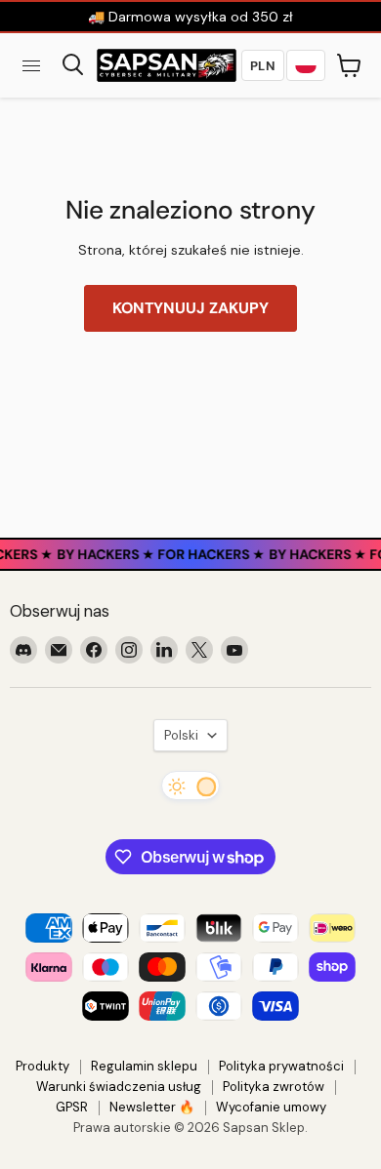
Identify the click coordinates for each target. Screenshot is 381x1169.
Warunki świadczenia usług (118, 1086)
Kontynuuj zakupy (190, 308)
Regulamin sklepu (144, 1066)
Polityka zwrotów (273, 1086)
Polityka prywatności (281, 1066)
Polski (181, 735)
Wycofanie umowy (271, 1107)
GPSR (72, 1107)
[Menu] (31, 65)
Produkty (42, 1066)
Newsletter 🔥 (151, 1107)
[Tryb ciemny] (190, 785)
